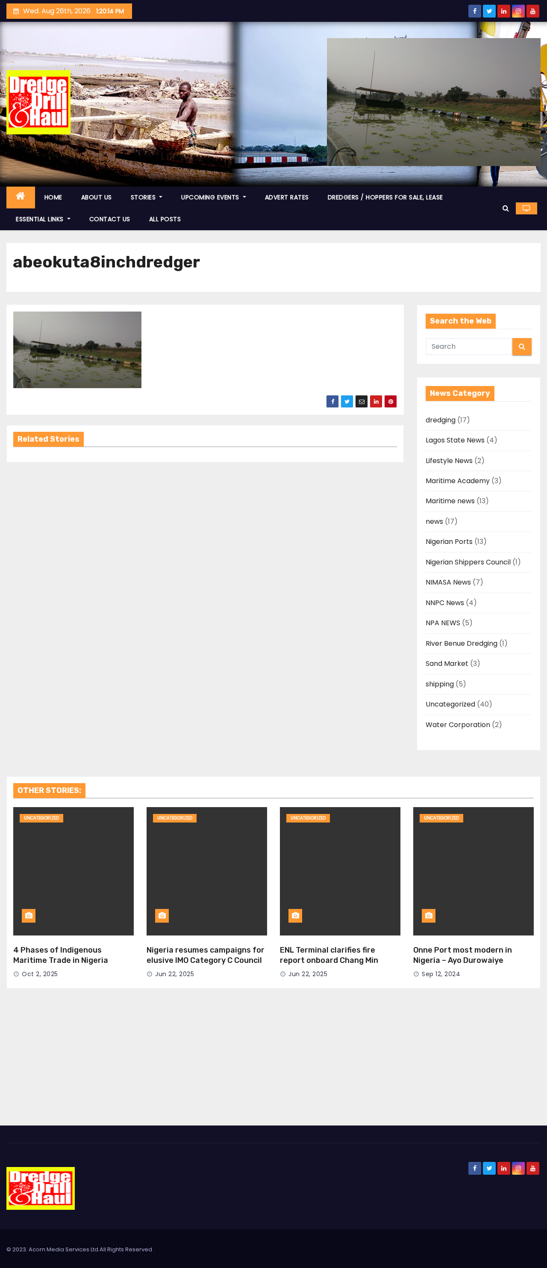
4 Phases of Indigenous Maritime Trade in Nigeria (60, 955)
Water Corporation (458, 725)
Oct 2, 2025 (40, 974)
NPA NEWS (443, 623)
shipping (440, 684)
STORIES (144, 197)
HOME (53, 197)
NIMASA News (448, 582)
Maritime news (450, 501)
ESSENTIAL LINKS (40, 219)
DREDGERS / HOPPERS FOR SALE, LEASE (385, 197)
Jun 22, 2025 (174, 974)
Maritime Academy (458, 481)
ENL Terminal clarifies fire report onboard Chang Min (329, 955)
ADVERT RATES (287, 197)
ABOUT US (96, 197)
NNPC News (445, 603)
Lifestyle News (449, 461)
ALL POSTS (165, 219)
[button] (506, 208)
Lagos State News (455, 440)
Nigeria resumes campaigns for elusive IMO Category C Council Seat (206, 960)
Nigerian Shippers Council (468, 562)
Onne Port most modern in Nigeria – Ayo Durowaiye (462, 955)
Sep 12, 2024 (441, 974)
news (434, 521)
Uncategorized (450, 704)
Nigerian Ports (449, 541)
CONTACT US (109, 219)
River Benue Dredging (461, 643)
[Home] (20, 197)
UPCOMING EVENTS (211, 197)
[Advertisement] (273, 1061)
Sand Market (447, 663)
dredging (441, 420)
